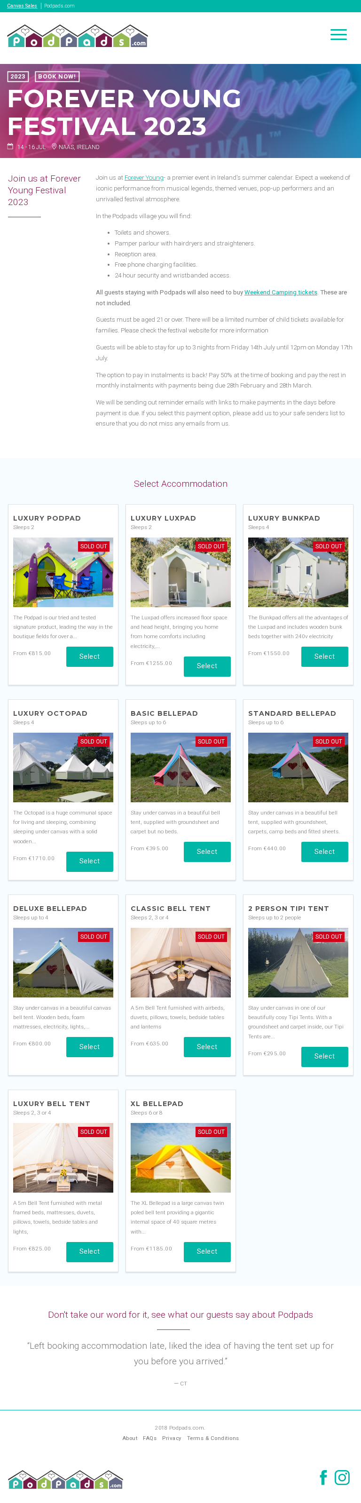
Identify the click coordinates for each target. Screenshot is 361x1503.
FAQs (150, 1438)
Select (89, 656)
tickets (307, 292)
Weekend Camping (270, 292)
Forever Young (144, 177)
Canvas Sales (22, 6)
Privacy (171, 1438)
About (130, 1438)
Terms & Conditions (213, 1438)
